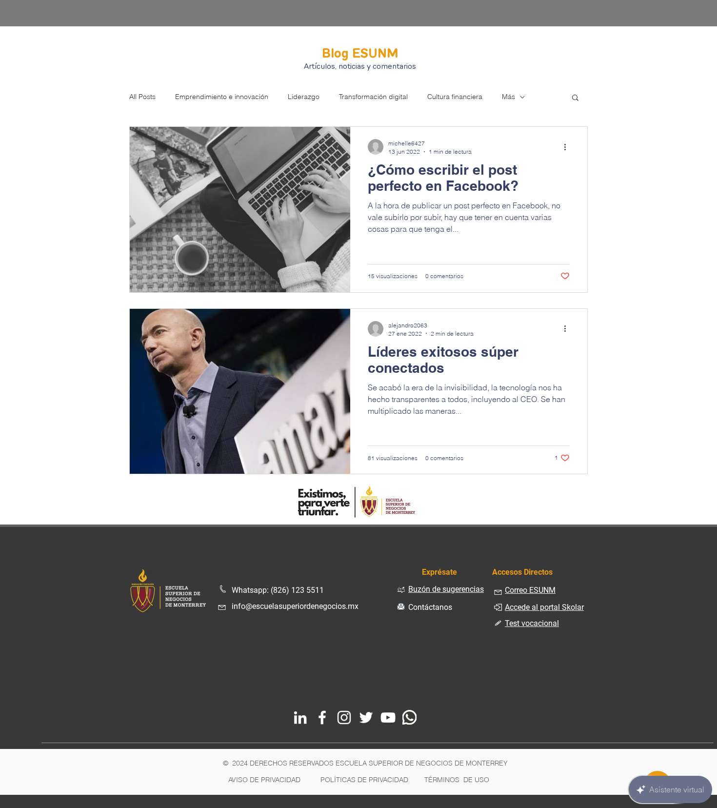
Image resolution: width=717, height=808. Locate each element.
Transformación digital (373, 96)
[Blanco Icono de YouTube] (388, 717)
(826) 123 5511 (297, 590)
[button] (575, 98)
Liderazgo (303, 96)
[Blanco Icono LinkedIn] (300, 717)
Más (508, 96)
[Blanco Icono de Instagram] (344, 717)
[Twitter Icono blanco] (366, 717)
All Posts (142, 96)
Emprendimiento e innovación (221, 96)
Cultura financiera (454, 96)
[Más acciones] (568, 147)
